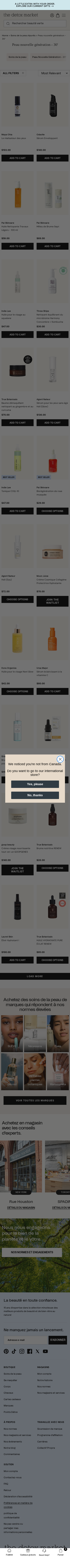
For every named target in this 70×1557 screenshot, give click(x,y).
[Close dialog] (60, 759)
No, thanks (35, 795)
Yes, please (35, 784)
